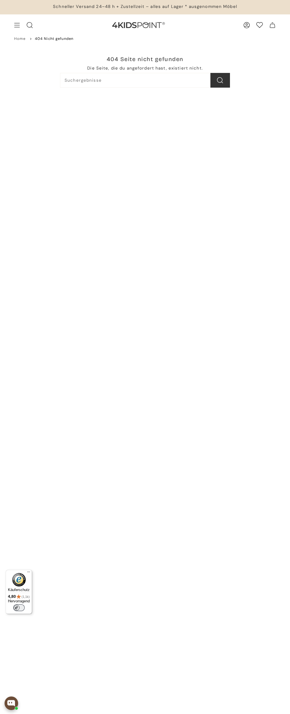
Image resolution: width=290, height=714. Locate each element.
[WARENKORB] (272, 25)
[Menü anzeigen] (17, 25)
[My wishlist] (259, 25)
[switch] (19, 607)
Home (20, 38)
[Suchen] (220, 80)
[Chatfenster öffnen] (11, 703)
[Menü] (28, 573)
